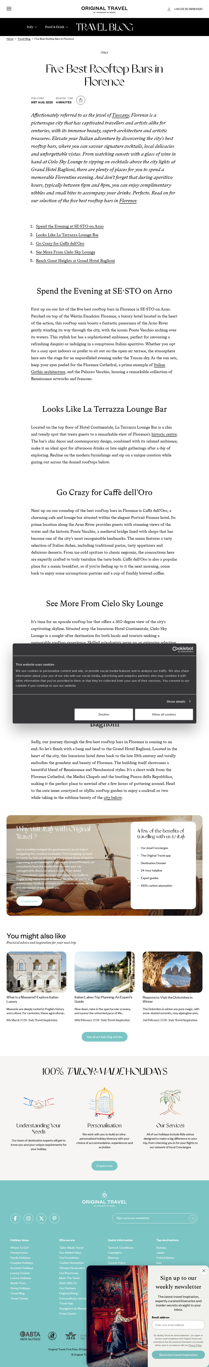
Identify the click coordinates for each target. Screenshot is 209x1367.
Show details (176, 701)
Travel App (66, 1303)
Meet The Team (69, 1278)
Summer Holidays (21, 1268)
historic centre (164, 434)
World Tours (18, 1283)
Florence (128, 200)
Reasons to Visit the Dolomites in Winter (167, 999)
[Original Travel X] (41, 1218)
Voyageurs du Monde (73, 1308)
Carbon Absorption (71, 1263)
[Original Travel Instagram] (28, 1218)
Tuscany (120, 115)
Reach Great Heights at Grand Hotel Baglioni (75, 260)
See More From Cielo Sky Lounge (65, 251)
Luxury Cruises (20, 1273)
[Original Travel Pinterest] (54, 1218)
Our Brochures (68, 1273)
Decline (104, 714)
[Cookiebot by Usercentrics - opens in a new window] (175, 649)
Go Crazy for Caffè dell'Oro (60, 243)
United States (165, 1257)
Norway (161, 1247)
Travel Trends (19, 1298)
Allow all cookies (164, 714)
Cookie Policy (117, 1263)
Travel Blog (17, 1293)
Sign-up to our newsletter (133, 1218)
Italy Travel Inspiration (43, 1020)
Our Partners (67, 1288)
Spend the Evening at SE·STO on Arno (70, 226)
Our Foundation (69, 1257)
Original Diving (68, 1293)
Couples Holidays (21, 1263)
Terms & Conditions (120, 1247)
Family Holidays (20, 1257)
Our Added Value (70, 1252)
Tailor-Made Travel (71, 1247)
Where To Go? (19, 1247)
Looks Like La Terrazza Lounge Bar (67, 234)
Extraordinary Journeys (74, 1298)
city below (113, 797)
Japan (160, 1252)
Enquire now (29, 901)
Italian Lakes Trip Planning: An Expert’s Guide (103, 999)
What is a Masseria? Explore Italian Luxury (32, 999)
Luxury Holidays (20, 1278)
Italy (104, 52)
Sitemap (113, 1257)
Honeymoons (19, 1252)
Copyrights (115, 1252)
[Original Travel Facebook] (15, 1218)
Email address (160, 1317)
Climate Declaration (72, 1268)
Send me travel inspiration (178, 1354)
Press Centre (67, 1313)
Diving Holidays (20, 1288)
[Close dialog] (203, 1270)
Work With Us (68, 1283)
